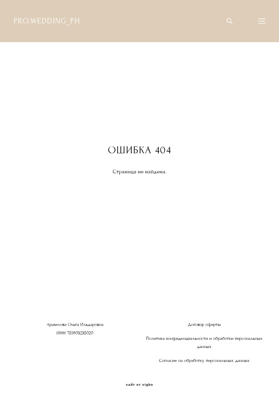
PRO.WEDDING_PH (47, 21)
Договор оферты (204, 324)
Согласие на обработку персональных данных (204, 360)
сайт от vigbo (139, 384)
